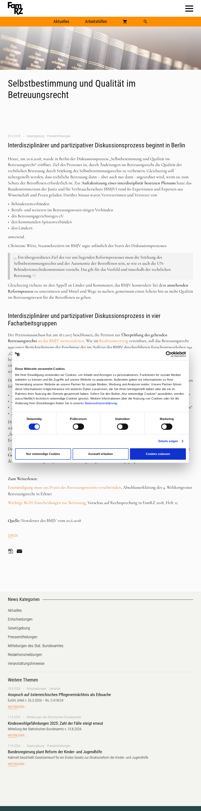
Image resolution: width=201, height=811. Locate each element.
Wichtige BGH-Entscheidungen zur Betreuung (47, 502)
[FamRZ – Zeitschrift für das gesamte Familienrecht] (15, 8)
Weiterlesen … (17, 707)
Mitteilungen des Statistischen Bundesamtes (54, 717)
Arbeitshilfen (96, 21)
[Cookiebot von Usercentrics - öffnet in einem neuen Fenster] (169, 354)
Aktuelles (61, 21)
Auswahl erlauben (100, 454)
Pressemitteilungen (58, 136)
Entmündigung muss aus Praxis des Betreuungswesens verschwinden (64, 487)
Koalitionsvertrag (113, 340)
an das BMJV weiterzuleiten (61, 340)
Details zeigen (168, 441)
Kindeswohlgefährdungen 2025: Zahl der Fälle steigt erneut (55, 723)
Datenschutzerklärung (101, 403)
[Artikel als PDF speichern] (12, 551)
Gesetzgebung (35, 136)
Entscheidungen (36, 689)
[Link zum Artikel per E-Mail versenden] (20, 551)
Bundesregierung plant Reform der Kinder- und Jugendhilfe (55, 751)
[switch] (78, 426)
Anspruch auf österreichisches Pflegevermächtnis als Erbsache (59, 694)
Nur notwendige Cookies (43, 454)
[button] (189, 9)
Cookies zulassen (158, 454)
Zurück (13, 535)
